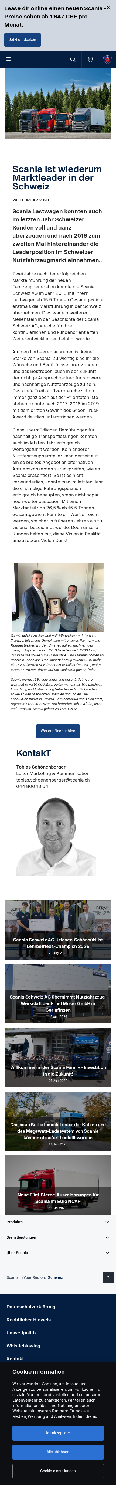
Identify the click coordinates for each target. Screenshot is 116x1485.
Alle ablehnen (58, 1452)
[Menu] (8, 59)
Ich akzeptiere (58, 1433)
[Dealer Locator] (90, 59)
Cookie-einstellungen (58, 1471)
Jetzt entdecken (22, 39)
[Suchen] (72, 59)
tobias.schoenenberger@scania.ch (53, 780)
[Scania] (107, 59)
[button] (58, 1222)
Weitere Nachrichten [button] (58, 731)
